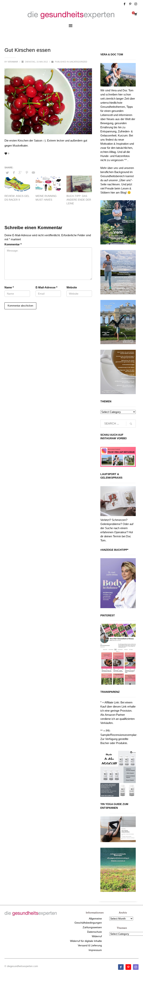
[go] (131, 424)
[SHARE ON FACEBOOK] (14, 172)
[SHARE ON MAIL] (33, 172)
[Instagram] (136, 4)
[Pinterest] (130, 4)
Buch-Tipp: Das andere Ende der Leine (78, 199)
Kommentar (13, 244)
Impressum (95, 950)
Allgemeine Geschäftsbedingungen (88, 920)
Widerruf (97, 936)
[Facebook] (124, 4)
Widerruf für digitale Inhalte (86, 940)
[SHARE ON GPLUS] (20, 172)
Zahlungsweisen (92, 927)
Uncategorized (78, 62)
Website (71, 287)
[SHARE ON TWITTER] (7, 173)
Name (9, 287)
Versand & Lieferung (90, 945)
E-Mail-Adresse (46, 287)
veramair (13, 62)
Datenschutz (94, 931)
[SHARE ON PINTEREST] (27, 172)
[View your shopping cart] (135, 14)
